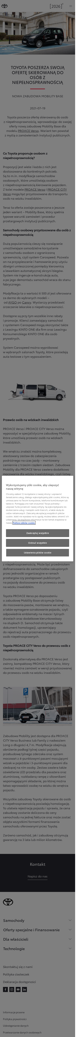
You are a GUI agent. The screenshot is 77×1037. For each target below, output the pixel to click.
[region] (37, 518)
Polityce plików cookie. (24, 522)
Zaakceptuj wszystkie (37, 533)
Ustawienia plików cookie (37, 552)
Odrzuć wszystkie (37, 542)
